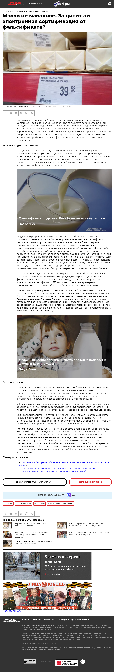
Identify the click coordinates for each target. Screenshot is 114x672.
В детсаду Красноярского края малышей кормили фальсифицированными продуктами (32, 534)
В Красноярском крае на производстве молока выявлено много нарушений (86, 524)
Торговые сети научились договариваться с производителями (58, 468)
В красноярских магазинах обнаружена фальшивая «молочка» (32, 524)
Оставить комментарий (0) (90, 482)
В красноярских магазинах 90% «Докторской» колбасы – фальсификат (89, 533)
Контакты (26, 620)
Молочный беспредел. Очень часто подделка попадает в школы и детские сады (62, 361)
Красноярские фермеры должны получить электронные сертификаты (33, 542)
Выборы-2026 (49, 620)
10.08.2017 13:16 (9, 11)
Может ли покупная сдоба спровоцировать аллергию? (54, 471)
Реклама (37, 620)
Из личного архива (63, 106)
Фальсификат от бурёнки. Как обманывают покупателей (62, 218)
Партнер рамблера (45, 661)
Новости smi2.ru (12, 611)
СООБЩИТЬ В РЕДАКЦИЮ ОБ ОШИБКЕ (74, 620)
